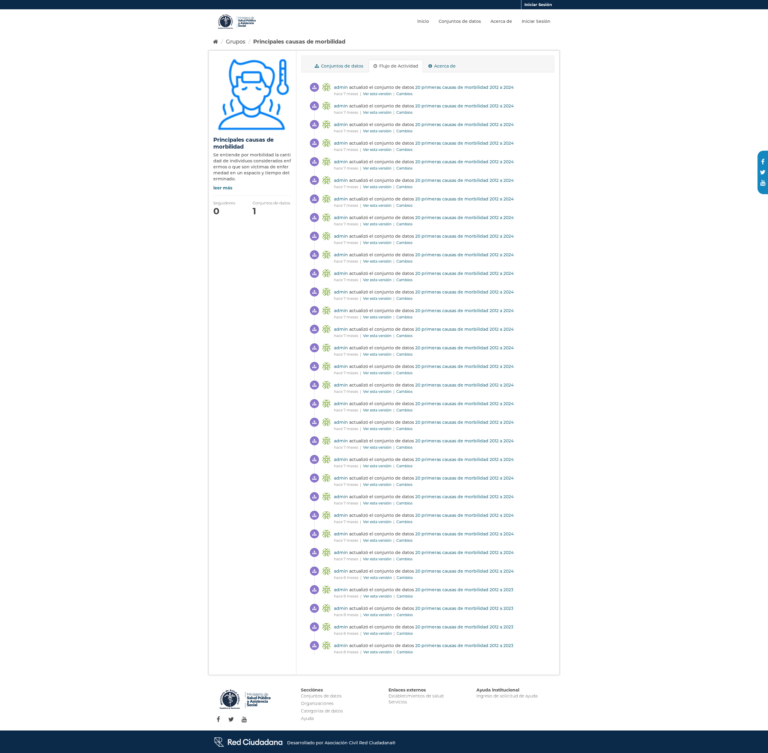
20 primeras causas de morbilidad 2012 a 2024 (464, 87)
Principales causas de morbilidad (299, 41)
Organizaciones (317, 703)
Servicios (397, 702)
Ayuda (307, 718)
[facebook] (763, 162)
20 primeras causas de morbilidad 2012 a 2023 (464, 589)
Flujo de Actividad (398, 66)
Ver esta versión (377, 94)
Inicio (423, 21)
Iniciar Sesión (538, 4)
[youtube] (763, 183)
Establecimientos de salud (415, 696)
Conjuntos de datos (460, 21)
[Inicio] (215, 41)
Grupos (235, 41)
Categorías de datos (322, 711)
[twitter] (763, 172)
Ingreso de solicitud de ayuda (507, 696)
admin (341, 87)
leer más (222, 188)
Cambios (404, 94)
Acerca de (501, 21)
